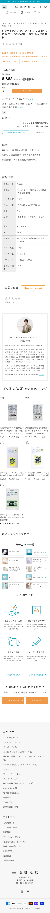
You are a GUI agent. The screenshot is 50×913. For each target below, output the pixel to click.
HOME (4, 23)
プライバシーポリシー (13, 836)
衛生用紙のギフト (11, 807)
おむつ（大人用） (11, 788)
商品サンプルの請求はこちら (35, 123)
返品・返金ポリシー (12, 846)
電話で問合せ (37, 700)
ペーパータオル (10, 747)
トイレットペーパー (12, 737)
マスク (6, 769)
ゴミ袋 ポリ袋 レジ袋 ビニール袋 (17, 751)
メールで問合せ (13, 700)
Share (8, 117)
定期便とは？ (40, 132)
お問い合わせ (9, 860)
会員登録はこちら (28, 61)
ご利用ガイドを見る (13, 675)
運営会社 (7, 855)
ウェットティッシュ (12, 774)
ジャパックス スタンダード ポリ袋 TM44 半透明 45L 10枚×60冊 (12, 517)
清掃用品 (7, 797)
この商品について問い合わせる (34, 126)
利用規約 (7, 832)
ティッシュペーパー (12, 742)
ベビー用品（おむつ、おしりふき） (18, 783)
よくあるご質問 (10, 827)
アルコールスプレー (12, 778)
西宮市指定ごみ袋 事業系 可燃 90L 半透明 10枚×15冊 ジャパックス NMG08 (12, 430)
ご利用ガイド (9, 822)
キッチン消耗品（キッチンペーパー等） (20, 764)
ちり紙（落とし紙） (12, 792)
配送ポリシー (9, 851)
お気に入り (40, 12)
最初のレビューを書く (33, 289)
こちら (30, 98)
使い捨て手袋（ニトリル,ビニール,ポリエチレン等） (24, 758)
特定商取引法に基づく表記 (15, 841)
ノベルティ (8, 802)
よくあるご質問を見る (37, 675)
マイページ (13, 12)
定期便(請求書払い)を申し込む (16, 132)
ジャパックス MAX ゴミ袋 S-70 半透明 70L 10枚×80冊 (12, 474)
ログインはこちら (10, 61)
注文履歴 (27, 12)
